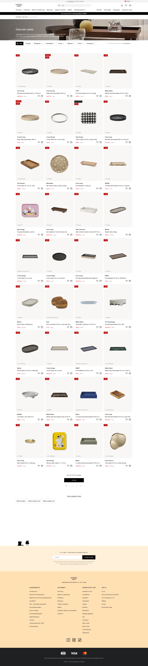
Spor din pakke (33, 610)
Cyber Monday (86, 629)
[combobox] (128, 1)
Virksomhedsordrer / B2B (36, 623)
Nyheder (99, 10)
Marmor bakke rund (34, 501)
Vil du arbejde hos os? (108, 598)
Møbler (70, 10)
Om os (103, 591)
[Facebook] (68, 640)
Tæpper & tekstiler (60, 10)
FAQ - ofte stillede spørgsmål (37, 604)
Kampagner (116, 10)
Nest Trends (85, 623)
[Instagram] (74, 640)
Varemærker (107, 10)
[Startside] (19, 5)
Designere (90, 43)
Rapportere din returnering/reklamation (40, 598)
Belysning (50, 10)
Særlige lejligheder (87, 613)
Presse (104, 604)
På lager (28, 43)
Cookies (31, 620)
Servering (18, 10)
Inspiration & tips (127, 10)
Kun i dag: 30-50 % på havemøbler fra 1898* (74, 13)
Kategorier (37, 43)
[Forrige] (15, 501)
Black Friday (85, 626)
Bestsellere (85, 610)
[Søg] (59, 5)
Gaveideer (85, 620)
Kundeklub (32, 601)
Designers (85, 598)
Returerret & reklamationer (36, 594)
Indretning (27, 10)
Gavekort (60, 613)
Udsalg (84, 604)
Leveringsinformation (35, 607)
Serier (79, 43)
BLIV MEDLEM (70, 1)
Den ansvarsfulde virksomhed (110, 594)
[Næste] (132, 501)
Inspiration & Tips (87, 591)
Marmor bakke (21, 501)
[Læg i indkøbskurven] (42, 96)
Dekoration (25, 17)
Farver (60, 43)
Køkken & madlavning (38, 10)
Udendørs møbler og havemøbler (67, 610)
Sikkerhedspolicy (34, 617)
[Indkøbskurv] (130, 5)
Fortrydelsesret (33, 626)
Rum (83, 617)
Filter (20, 43)
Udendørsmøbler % (79, 10)
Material (70, 43)
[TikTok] (79, 640)
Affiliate (104, 601)
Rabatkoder (85, 633)
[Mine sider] (122, 5)
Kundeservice (33, 591)
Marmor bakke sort (48, 501)
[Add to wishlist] (38, 96)
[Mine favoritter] (126, 5)
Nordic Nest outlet (107, 607)
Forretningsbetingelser (35, 613)
